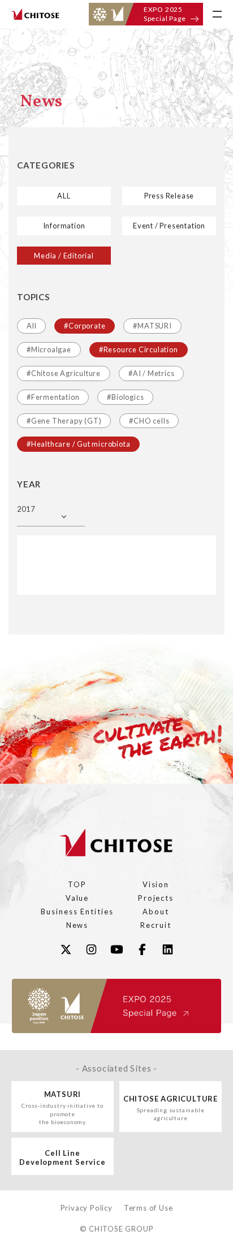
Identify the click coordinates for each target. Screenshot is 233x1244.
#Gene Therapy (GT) (64, 420)
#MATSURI (152, 325)
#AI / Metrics (151, 373)
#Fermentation (53, 396)
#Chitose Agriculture (64, 373)
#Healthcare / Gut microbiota (78, 443)
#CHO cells (149, 420)
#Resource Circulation (138, 349)
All (31, 325)
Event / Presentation (169, 225)
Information (64, 225)
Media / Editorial (64, 255)
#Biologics (125, 396)
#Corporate (84, 325)
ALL (63, 195)
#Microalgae (49, 349)
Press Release (169, 195)
